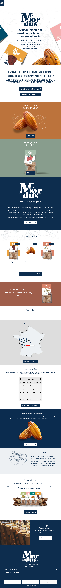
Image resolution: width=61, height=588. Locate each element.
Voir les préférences (48, 582)
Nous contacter (30, 512)
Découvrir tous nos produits (30, 274)
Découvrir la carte (30, 361)
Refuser (30, 582)
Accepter (12, 582)
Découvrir (30, 136)
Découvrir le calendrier (30, 405)
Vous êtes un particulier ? (30, 94)
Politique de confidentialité (30, 585)
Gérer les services (8, 577)
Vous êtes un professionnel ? (30, 89)
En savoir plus (30, 222)
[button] (56, 569)
